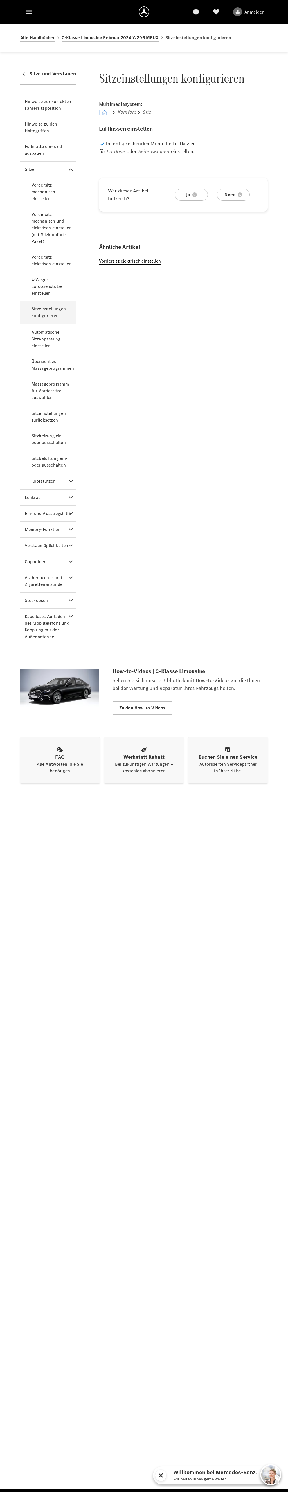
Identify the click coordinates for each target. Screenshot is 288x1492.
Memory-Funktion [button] (43, 529)
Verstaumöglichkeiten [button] (46, 545)
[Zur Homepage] (144, 11)
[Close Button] (187, 1475)
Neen (229, 195)
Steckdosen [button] (36, 600)
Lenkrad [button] (33, 497)
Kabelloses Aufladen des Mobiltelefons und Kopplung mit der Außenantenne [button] (47, 626)
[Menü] (29, 12)
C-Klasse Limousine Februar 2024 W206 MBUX (110, 38)
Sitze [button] (30, 169)
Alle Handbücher (37, 38)
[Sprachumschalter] (196, 11)
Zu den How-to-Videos (142, 708)
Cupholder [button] (35, 561)
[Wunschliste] (216, 11)
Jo (188, 195)
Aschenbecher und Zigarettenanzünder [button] (44, 581)
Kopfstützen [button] (44, 481)
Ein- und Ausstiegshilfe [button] (48, 513)
